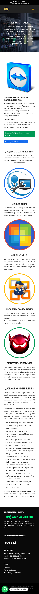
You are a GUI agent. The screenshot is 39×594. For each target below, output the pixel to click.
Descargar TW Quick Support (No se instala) (17, 134)
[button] (5, 589)
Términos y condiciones (12, 572)
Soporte (7, 568)
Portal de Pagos (10, 570)
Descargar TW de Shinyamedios (15, 142)
